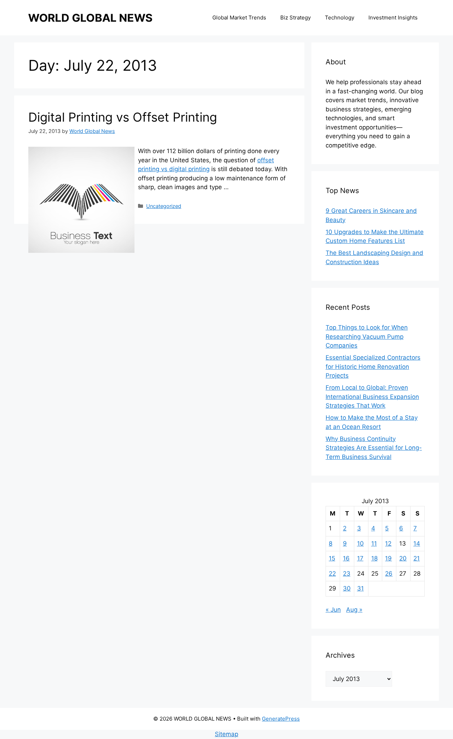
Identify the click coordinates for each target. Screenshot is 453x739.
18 (374, 558)
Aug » (354, 609)
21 (416, 558)
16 (346, 558)
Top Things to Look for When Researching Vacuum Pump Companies (367, 336)
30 (347, 588)
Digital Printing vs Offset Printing (122, 117)
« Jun (333, 609)
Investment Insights (393, 17)
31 (360, 588)
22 (332, 573)
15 (332, 558)
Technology (339, 17)
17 (360, 558)
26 (388, 573)
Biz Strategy (295, 17)
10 (360, 543)
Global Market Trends (239, 17)
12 (388, 543)
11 (374, 543)
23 (346, 573)
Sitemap (226, 734)
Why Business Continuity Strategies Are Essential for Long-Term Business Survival (374, 447)
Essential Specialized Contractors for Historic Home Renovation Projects (373, 366)
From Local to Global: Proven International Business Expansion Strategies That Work (372, 396)
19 (388, 558)
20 (403, 558)
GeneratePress (281, 718)
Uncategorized (163, 206)
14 (416, 543)
